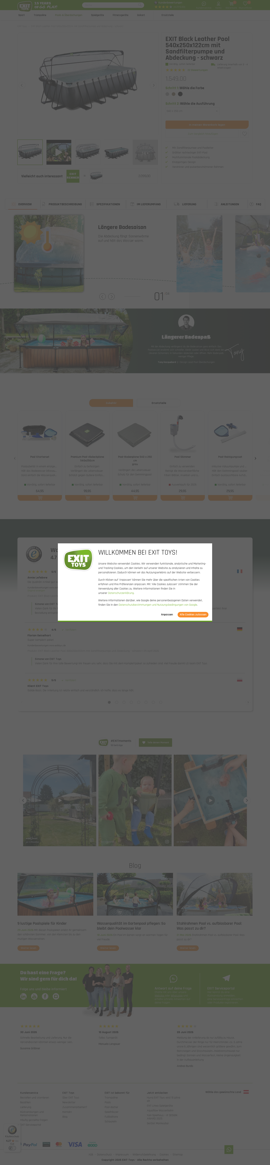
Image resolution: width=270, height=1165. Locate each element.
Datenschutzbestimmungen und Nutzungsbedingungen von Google (158, 605)
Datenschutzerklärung (121, 593)
